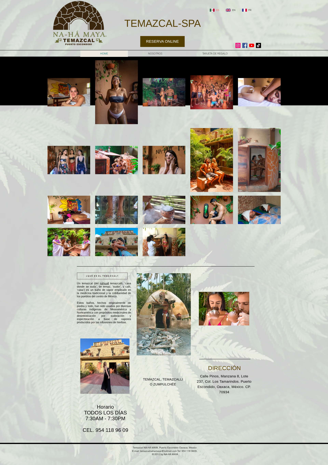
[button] (102, 276)
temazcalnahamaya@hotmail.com (158, 451)
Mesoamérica (118, 309)
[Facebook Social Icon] (244, 45)
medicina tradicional (92, 293)
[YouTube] (251, 45)
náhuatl (104, 283)
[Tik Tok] (258, 45)
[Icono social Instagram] (238, 45)
